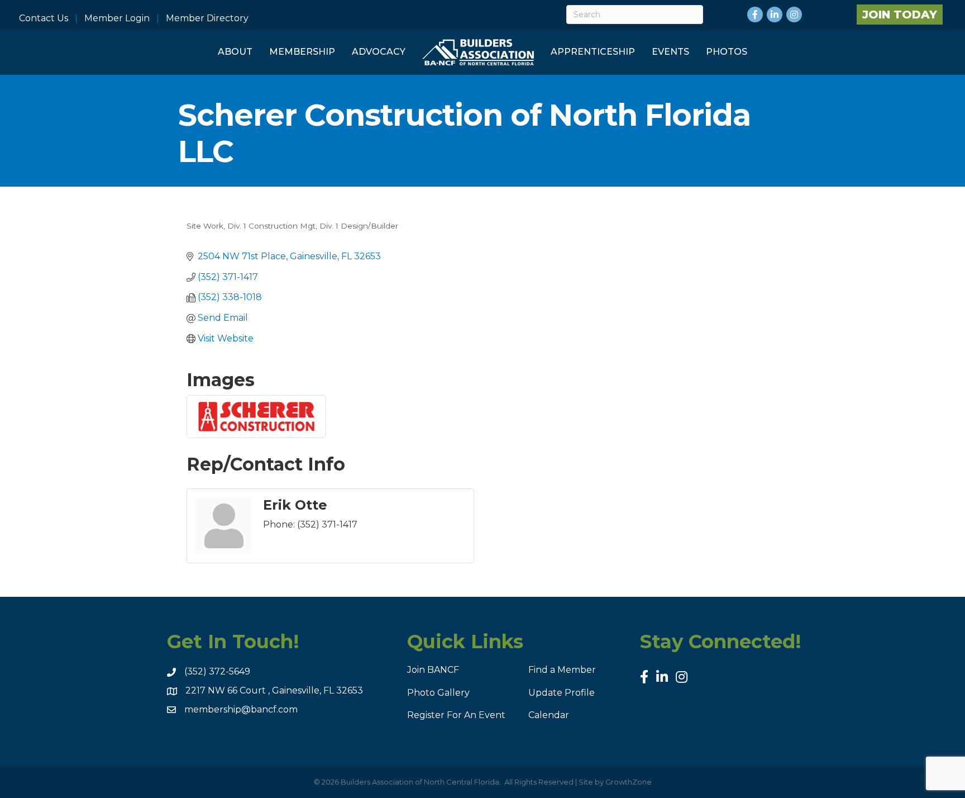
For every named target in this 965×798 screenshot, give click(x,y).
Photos (726, 51)
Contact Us (43, 18)
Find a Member (562, 669)
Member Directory (207, 18)
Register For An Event (456, 715)
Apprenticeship (593, 51)
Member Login (117, 18)
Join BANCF (433, 669)
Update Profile (561, 692)
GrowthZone (628, 781)
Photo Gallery (438, 692)
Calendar (548, 715)
